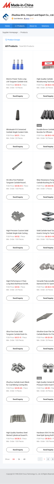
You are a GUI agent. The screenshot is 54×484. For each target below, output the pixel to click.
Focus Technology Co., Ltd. (32, 474)
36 (19, 459)
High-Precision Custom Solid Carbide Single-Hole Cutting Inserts (17, 233)
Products (20, 26)
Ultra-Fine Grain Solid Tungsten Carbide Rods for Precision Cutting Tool (16, 334)
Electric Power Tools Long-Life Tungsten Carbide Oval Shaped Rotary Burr (16, 81)
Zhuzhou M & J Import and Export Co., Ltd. (33, 15)
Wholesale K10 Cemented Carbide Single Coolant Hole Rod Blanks (17, 132)
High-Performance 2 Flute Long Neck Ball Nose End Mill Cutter (17, 283)
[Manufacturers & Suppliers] (18, 5)
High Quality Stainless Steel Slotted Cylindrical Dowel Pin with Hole (17, 435)
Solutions (45, 26)
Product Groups (13, 39)
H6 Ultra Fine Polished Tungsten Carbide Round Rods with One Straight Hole (17, 182)
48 (24, 459)
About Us (33, 26)
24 (14, 459)
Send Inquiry (18, 96)
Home (7, 26)
